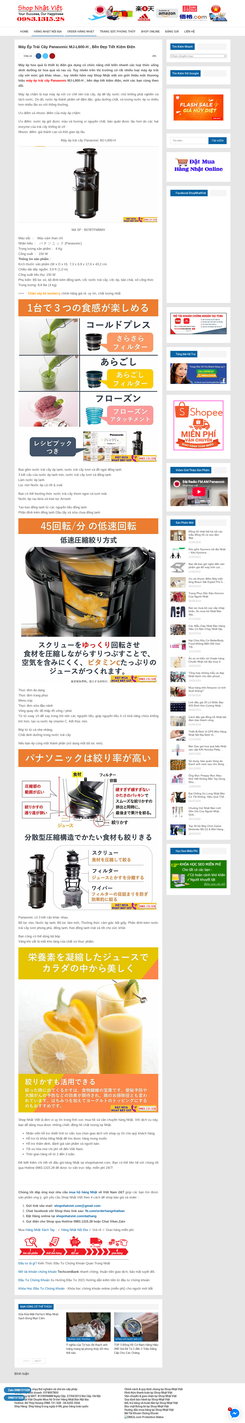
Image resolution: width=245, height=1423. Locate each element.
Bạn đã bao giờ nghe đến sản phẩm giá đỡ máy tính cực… (207, 565)
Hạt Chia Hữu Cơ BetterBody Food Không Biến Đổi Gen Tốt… (206, 643)
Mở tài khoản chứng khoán (37, 1272)
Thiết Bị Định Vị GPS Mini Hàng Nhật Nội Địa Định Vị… (207, 733)
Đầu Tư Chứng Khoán (34, 1280)
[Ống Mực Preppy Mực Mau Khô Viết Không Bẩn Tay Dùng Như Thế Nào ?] (178, 779)
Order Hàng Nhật (80, 31)
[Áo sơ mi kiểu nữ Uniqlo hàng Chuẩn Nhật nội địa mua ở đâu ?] (178, 662)
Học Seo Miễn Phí (186, 851)
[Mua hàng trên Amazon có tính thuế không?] (178, 691)
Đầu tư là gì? (27, 1263)
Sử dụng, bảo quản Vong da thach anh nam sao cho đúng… (208, 762)
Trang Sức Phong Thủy (117, 31)
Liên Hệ (189, 31)
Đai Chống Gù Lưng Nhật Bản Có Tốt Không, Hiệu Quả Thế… (208, 795)
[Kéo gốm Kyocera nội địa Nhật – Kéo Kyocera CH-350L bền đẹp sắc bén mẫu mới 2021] (178, 553)
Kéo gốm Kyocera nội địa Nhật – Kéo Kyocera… (207, 551)
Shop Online (150, 31)
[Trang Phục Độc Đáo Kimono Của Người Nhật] (178, 597)
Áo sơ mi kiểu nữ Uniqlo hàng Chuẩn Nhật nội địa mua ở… (206, 660)
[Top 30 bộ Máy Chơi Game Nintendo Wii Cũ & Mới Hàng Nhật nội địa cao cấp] (178, 829)
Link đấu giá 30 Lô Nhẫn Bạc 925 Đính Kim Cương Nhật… (206, 704)
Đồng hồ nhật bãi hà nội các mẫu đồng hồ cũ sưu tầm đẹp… (206, 535)
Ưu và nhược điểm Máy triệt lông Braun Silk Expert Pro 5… (207, 580)
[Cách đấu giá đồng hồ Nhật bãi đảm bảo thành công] (178, 721)
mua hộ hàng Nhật (83, 1192)
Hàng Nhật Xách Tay (40, 1230)
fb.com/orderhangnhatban (105, 1211)
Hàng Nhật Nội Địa (48, 31)
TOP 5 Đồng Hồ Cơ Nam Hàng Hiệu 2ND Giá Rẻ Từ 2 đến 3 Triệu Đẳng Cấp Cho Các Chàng (136, 1349)
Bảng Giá (172, 31)
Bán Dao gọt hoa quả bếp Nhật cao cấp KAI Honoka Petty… (207, 748)
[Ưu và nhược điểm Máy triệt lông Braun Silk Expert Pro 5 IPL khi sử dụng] (178, 582)
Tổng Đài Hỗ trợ (185, 354)
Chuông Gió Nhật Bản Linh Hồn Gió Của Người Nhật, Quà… (205, 811)
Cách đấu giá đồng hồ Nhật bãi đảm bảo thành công (207, 719)
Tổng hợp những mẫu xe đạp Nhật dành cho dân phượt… (206, 674)
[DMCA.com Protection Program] (144, 1416)
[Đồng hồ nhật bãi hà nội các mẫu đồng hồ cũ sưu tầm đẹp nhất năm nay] (178, 535)
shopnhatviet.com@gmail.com (77, 1206)
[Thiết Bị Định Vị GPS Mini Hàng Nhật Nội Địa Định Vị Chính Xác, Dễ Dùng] (178, 735)
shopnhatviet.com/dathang (76, 1216)
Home (24, 31)
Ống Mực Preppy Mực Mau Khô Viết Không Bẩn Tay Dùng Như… (207, 779)
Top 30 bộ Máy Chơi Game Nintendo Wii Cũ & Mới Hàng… (207, 827)
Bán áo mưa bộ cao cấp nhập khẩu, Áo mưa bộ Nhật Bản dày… (207, 611)
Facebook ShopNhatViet (190, 193)
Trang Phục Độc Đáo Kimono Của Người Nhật (206, 595)
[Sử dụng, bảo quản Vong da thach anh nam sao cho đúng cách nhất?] (178, 764)
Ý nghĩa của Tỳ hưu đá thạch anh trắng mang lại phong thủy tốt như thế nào (87, 1349)
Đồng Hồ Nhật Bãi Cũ (128, 1339)
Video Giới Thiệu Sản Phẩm (192, 470)
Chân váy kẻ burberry (44, 293)
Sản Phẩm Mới (184, 522)
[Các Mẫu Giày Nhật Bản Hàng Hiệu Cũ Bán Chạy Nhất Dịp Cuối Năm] (178, 629)
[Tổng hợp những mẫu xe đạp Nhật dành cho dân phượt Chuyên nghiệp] (178, 676)
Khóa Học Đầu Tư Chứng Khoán (41, 1288)
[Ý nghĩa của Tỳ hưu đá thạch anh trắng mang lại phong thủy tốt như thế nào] (88, 1327)
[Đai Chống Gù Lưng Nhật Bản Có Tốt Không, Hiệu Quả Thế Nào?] (178, 797)
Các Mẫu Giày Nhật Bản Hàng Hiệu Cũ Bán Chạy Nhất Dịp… (207, 627)
